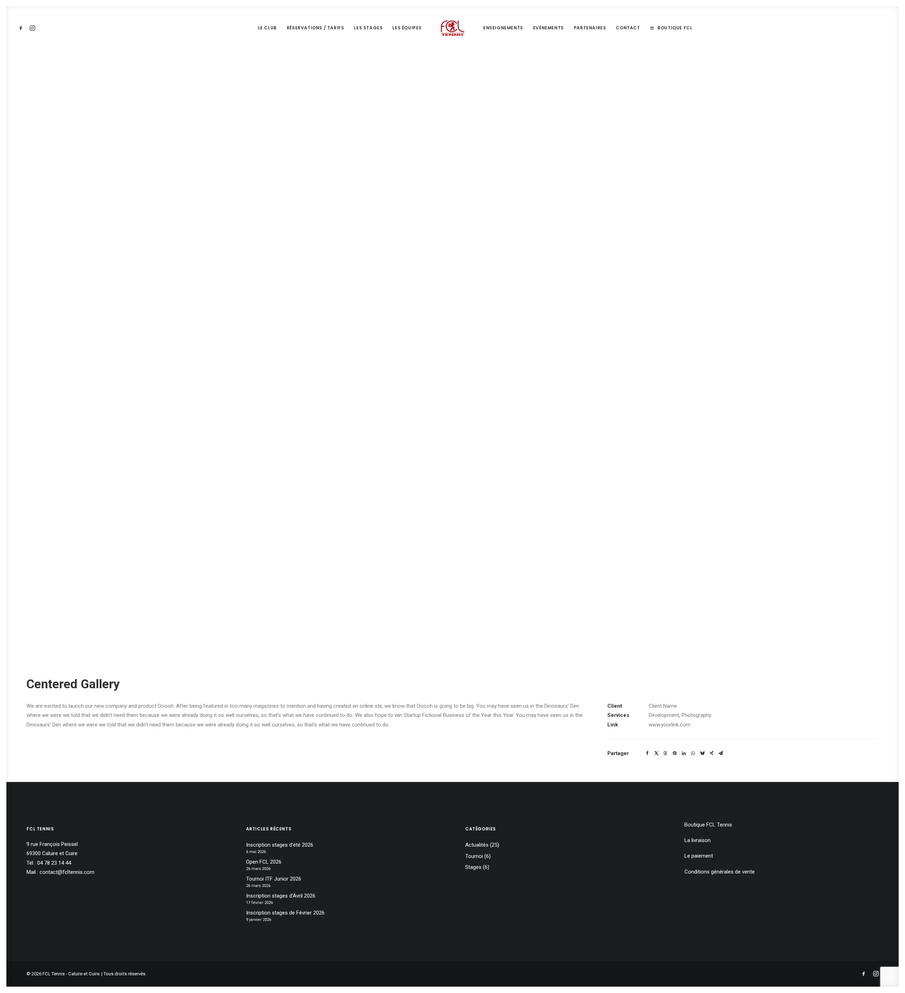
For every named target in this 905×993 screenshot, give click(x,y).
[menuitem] (22, 27)
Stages (473, 867)
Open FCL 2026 (263, 862)
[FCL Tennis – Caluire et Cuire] (452, 28)
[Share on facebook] (647, 753)
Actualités (477, 845)
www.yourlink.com (669, 725)
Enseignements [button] (503, 28)
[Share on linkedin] (684, 753)
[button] (22, 27)
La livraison (697, 840)
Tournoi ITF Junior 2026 (273, 879)
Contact (628, 28)
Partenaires (590, 28)
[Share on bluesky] (702, 753)
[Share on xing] (711, 753)
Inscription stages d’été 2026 (279, 845)
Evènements (548, 28)
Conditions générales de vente (719, 872)
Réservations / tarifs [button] (315, 28)
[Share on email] (721, 753)
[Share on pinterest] (675, 753)
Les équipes (407, 28)
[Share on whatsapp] (693, 753)
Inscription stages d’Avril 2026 (280, 896)
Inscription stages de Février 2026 (285, 913)
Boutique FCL (675, 28)
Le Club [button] (267, 28)
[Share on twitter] (656, 753)
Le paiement (698, 856)
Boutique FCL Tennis (708, 825)
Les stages (368, 28)
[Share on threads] (665, 753)
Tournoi (474, 856)
